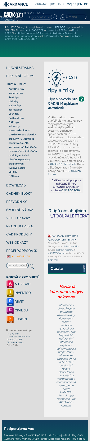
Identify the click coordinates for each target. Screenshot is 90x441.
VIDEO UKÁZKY (18, 218)
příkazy (76, 36)
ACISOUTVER (14, 339)
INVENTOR (22, 293)
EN (80, 4)
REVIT (19, 301)
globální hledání (64, 249)
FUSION (20, 319)
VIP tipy (13, 171)
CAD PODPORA (71, 190)
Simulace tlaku (15, 342)
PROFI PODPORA (19, 251)
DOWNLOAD (16, 185)
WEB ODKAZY (17, 242)
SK (74, 4)
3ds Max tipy (15, 109)
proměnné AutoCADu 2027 (21, 38)
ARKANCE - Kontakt (66, 404)
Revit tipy (14, 97)
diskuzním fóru (71, 246)
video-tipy (14, 126)
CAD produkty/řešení (66, 365)
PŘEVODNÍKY (16, 202)
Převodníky (52, 36)
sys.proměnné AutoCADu (23, 147)
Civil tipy (13, 101)
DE (86, 4)
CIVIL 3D (21, 310)
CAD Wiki (53, 259)
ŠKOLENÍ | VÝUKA (19, 210)
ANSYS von (13, 333)
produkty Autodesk (19, 155)
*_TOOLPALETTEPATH (62, 239)
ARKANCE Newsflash (62, 164)
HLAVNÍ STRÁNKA (20, 68)
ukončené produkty (19, 159)
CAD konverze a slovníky (22, 134)
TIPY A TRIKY (16, 84)
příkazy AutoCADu (19, 142)
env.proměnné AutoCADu (23, 151)
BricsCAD (12, 345)
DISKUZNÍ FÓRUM (19, 76)
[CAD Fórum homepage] (13, 17)
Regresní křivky (28, 36)
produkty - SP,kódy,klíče (21, 138)
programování (16, 163)
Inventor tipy (16, 93)
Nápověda (65, 335)
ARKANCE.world (56, 253)
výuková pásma (17, 167)
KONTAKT (57, 4)
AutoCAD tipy (16, 88)
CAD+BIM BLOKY (19, 193)
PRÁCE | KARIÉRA (19, 226)
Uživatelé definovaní (18, 336)
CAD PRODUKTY (19, 234)
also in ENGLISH (20, 256)
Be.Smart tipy (16, 118)
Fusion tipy (15, 105)
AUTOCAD (22, 284)
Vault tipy (14, 113)
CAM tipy (14, 122)
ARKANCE (42, 4)
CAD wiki (14, 176)
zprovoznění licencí (19, 130)
